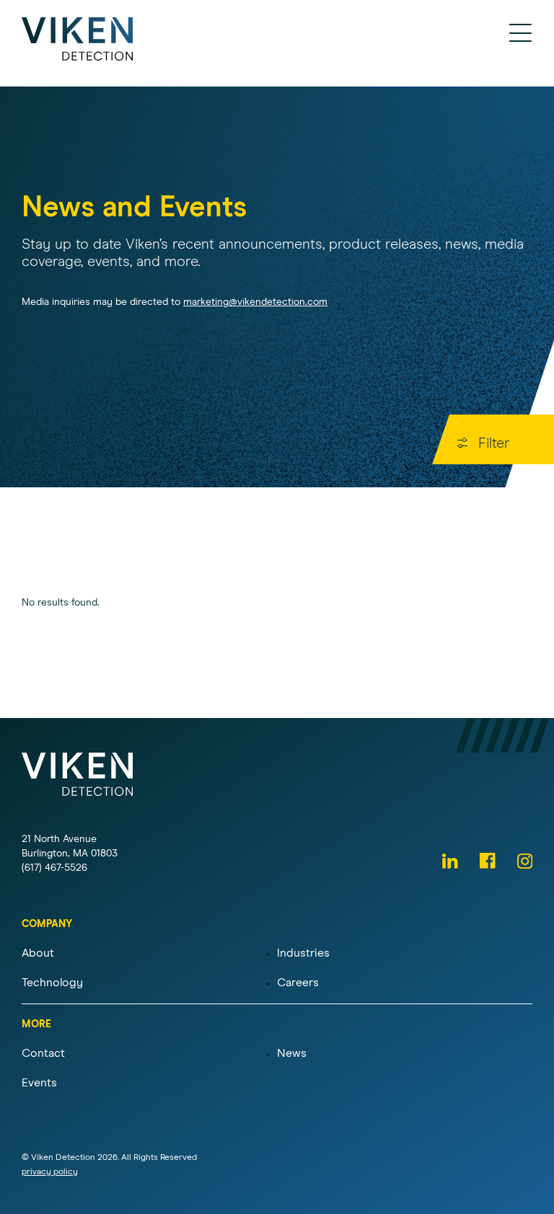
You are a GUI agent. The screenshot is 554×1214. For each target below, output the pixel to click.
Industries (303, 953)
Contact (43, 1053)
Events (39, 1083)
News (292, 1053)
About (38, 953)
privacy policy (50, 1172)
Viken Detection (77, 39)
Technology (52, 982)
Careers (298, 982)
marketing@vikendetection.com (255, 302)
